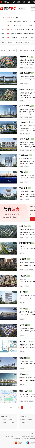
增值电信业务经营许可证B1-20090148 (22, 438)
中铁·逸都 (23, 226)
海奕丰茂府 (23, 391)
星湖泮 (22, 374)
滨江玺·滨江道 (25, 243)
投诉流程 (3, 422)
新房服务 (22, 419)
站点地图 (11, 422)
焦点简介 (3, 419)
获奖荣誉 (11, 419)
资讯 (23, 2)
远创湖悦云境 (24, 122)
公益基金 (22, 422)
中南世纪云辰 (24, 89)
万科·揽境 (23, 188)
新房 (18, 2)
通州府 (22, 292)
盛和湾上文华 (24, 341)
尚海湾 (22, 172)
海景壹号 (23, 259)
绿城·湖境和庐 (25, 73)
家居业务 (29, 419)
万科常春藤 (23, 155)
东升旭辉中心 (24, 57)
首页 (13, 2)
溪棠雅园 (23, 358)
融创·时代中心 (25, 106)
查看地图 (28, 246)
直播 (28, 2)
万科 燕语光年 (25, 139)
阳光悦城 (23, 325)
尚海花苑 (23, 276)
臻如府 (22, 309)
